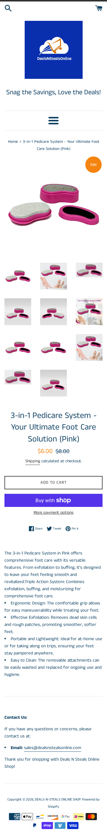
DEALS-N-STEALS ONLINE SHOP (58, 799)
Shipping (32, 461)
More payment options (53, 513)
